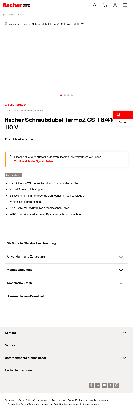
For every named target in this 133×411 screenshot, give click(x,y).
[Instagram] (91, 385)
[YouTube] (104, 385)
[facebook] (110, 385)
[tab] (61, 95)
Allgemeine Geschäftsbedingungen (60, 404)
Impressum (43, 400)
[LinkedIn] (97, 385)
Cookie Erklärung (76, 400)
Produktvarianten (17, 139)
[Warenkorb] (105, 5)
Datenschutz (58, 400)
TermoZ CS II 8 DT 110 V (18, 15)
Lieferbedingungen (89, 404)
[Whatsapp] (116, 385)
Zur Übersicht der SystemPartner (34, 161)
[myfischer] (115, 5)
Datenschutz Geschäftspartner (23, 404)
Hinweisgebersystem (98, 400)
